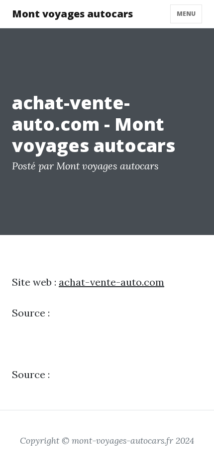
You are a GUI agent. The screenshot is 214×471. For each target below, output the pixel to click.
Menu (186, 13)
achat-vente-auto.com (111, 282)
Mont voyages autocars (72, 13)
